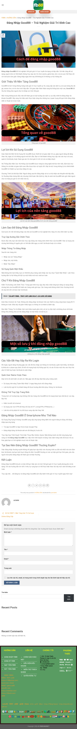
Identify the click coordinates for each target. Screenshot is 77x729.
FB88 (3, 18)
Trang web (8, 568)
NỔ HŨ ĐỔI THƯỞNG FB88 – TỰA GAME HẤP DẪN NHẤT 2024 (24, 619)
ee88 (12, 678)
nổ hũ (31, 704)
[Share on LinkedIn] (47, 485)
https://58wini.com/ (9, 693)
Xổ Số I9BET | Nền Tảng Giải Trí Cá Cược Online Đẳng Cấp (22, 615)
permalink (54, 492)
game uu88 (11, 686)
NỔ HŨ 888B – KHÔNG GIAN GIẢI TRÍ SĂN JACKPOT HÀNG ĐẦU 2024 (26, 622)
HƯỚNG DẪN (11, 18)
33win (26, 704)
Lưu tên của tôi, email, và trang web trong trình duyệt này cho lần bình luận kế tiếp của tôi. (38, 578)
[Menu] (3, 5)
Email (6, 559)
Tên (6, 549)
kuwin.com (5, 683)
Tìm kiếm (5, 592)
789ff (11, 704)
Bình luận (8, 532)
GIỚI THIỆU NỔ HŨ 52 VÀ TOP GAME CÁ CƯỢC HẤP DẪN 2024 (24, 626)
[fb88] (38, 5)
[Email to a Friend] (40, 485)
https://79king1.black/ (51, 704)
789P (8, 678)
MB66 (6, 675)
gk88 (21, 704)
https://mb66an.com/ (9, 691)
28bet (41, 704)
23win (12, 683)
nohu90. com (6, 688)
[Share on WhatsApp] (29, 485)
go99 (36, 704)
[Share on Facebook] (33, 485)
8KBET (4, 686)
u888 (3, 696)
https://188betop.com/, (10, 680)
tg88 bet (4, 707)
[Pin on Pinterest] (44, 485)
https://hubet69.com (66, 704)
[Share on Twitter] (36, 485)
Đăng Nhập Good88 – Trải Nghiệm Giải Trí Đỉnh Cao (20, 612)
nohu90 (5, 704)
